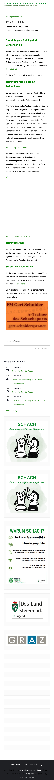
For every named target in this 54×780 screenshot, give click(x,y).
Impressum (15, 764)
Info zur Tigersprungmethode (18, 236)
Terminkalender (12, 69)
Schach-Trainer (13, 341)
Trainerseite (20, 284)
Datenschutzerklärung (33, 764)
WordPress (30, 774)
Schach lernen (41, 348)
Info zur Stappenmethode (16, 147)
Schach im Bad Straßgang (22, 371)
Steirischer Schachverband (30, 770)
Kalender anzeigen (11, 410)
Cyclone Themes (27, 777)
